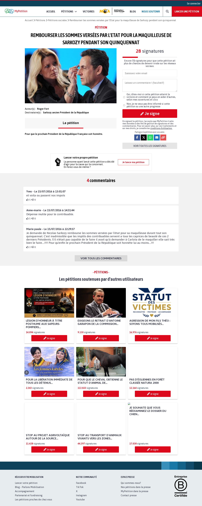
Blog (133, 11)
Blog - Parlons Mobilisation (29, 490)
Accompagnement (24, 494)
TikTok (80, 490)
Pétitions (40, 20)
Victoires (88, 11)
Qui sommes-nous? (131, 486)
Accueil (50, 11)
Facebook (81, 486)
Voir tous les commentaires (101, 258)
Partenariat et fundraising (28, 498)
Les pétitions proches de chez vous (33, 502)
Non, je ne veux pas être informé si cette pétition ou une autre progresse (148, 105)
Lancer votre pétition (26, 486)
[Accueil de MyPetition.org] (16, 11)
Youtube (80, 502)
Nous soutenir (151, 11)
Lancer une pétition (187, 11)
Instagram (81, 498)
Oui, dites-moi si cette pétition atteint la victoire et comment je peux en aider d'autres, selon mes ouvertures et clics (151, 97)
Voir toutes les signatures (149, 145)
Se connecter (194, 3)
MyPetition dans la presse (134, 494)
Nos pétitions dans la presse (136, 490)
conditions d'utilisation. (161, 128)
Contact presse (129, 498)
